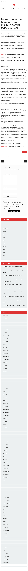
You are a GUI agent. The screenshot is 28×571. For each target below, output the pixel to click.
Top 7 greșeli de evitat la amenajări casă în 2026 (13, 288)
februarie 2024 (6, 350)
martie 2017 (5, 521)
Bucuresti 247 (14, 8)
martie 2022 (5, 377)
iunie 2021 (5, 394)
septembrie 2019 (6, 444)
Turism (4, 255)
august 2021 (5, 388)
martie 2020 (5, 430)
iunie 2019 (5, 453)
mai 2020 (4, 424)
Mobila (4, 237)
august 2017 (5, 506)
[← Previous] (2, 161)
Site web (6, 196)
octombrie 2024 (6, 338)
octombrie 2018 (6, 477)
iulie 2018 (5, 480)
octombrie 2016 (6, 536)
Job (3, 234)
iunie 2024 (5, 347)
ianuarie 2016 (5, 553)
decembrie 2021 (6, 379)
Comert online (5, 228)
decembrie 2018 (6, 471)
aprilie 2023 (5, 368)
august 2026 (5, 315)
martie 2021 (5, 400)
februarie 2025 (6, 335)
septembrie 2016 (6, 539)
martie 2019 (5, 462)
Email (6, 191)
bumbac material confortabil (11, 154)
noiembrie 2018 (6, 474)
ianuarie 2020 (5, 435)
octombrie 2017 (6, 500)
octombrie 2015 (6, 562)
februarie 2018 (6, 491)
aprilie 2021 (5, 397)
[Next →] (25, 161)
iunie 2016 (5, 544)
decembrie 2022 (6, 374)
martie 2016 (5, 550)
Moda (4, 240)
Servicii (4, 252)
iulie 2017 (5, 509)
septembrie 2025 (6, 326)
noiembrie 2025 (6, 324)
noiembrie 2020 (6, 412)
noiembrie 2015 (6, 559)
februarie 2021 (6, 403)
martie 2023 (5, 371)
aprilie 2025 (5, 332)
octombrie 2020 (6, 415)
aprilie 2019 (5, 459)
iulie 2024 (5, 344)
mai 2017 (4, 515)
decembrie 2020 (6, 409)
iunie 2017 (5, 512)
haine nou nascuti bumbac (11, 155)
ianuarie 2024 (5, 353)
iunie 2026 (5, 318)
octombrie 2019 (6, 441)
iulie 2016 (5, 542)
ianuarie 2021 (5, 406)
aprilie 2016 (5, 547)
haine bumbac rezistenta (12, 154)
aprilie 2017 (5, 518)
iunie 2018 (5, 483)
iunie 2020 (5, 421)
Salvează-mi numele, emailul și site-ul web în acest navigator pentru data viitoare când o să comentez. (13, 205)
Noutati (4, 243)
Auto (3, 222)
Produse (24, 152)
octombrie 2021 (6, 385)
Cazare (4, 225)
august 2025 (5, 329)
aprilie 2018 (5, 486)
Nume (6, 187)
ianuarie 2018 (5, 494)
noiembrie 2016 (6, 533)
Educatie (4, 231)
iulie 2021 (5, 391)
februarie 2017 (6, 524)
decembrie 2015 (6, 556)
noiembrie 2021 (6, 382)
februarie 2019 (6, 465)
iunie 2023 (5, 365)
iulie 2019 (5, 450)
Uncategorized (6, 258)
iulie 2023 (5, 362)
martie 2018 (5, 488)
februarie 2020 (6, 433)
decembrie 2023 (6, 356)
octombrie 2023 (6, 359)
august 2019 (5, 447)
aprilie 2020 (5, 427)
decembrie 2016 (6, 530)
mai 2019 (4, 456)
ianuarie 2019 (5, 468)
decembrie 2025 (6, 321)
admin (14, 15)
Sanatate (4, 249)
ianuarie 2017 (5, 527)
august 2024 (5, 341)
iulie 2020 (5, 418)
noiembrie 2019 (6, 438)
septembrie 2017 (6, 503)
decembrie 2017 (6, 497)
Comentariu (8, 174)
